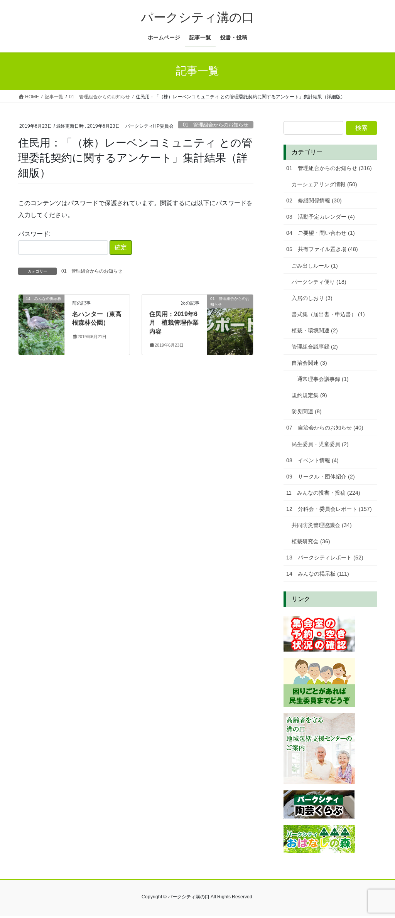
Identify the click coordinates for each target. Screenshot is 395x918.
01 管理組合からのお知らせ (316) (329, 168)
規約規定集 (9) (309, 395)
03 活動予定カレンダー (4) (320, 217)
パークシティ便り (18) (319, 282)
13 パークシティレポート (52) (324, 557)
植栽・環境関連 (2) (315, 330)
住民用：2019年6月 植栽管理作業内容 (174, 323)
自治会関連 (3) (309, 363)
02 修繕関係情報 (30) (314, 200)
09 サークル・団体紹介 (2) (320, 476)
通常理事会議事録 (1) (323, 379)
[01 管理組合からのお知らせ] (230, 323)
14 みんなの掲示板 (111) (317, 574)
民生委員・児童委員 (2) (320, 444)
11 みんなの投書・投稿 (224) (323, 493)
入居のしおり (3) (312, 298)
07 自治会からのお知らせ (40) (324, 427)
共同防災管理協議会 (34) (322, 525)
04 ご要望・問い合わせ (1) (320, 233)
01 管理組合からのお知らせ (215, 125)
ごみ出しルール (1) (315, 266)
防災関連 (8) (307, 411)
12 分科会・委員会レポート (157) (329, 509)
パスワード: (34, 234)
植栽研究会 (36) (311, 541)
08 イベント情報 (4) (312, 460)
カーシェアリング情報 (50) (324, 184)
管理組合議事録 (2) (315, 347)
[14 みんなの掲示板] (41, 323)
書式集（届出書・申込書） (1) (328, 314)
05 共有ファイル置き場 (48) (322, 249)
